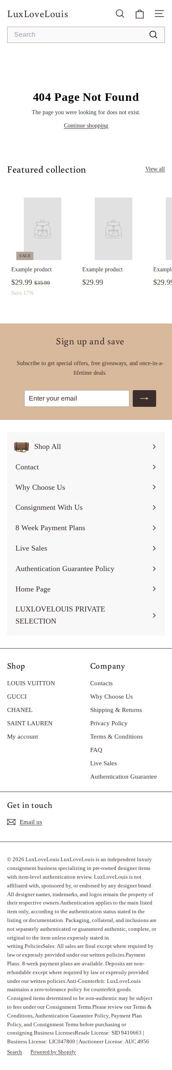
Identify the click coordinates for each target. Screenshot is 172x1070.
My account (22, 736)
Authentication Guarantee (123, 776)
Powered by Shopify (53, 1052)
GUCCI (17, 696)
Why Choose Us (111, 696)
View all (155, 169)
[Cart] (139, 13)
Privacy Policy (109, 723)
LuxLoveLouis (37, 13)
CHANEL (20, 710)
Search (14, 1052)
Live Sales (103, 763)
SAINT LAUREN (30, 723)
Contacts (101, 683)
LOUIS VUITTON (31, 683)
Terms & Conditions (116, 736)
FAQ (96, 750)
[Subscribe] (144, 398)
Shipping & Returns (116, 710)
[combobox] (86, 35)
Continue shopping (86, 126)
